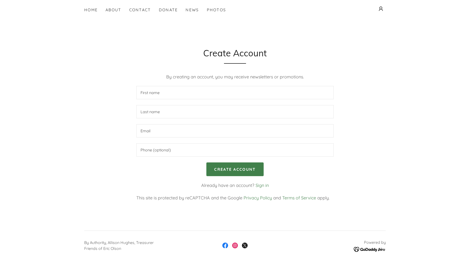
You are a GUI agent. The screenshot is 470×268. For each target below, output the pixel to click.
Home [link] (91, 9)
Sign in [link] (262, 185)
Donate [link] (168, 9)
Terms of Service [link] (299, 198)
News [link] (192, 9)
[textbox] (234, 92)
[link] (225, 245)
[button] (381, 9)
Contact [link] (140, 9)
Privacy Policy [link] (258, 198)
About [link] (113, 9)
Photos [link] (216, 9)
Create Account (235, 169)
